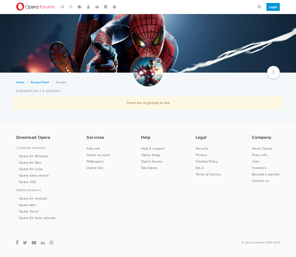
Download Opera (33, 137)
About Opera (262, 148)
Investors (259, 168)
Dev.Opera (149, 168)
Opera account (98, 155)
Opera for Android (33, 198)
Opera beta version (34, 175)
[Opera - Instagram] (51, 242)
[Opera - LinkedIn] (43, 242)
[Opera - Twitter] (25, 242)
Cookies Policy (207, 161)
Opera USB (27, 182)
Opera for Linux (31, 169)
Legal (201, 137)
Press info (259, 155)
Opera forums (151, 161)
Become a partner (266, 174)
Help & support (153, 148)
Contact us (260, 181)
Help (145, 137)
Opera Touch (29, 211)
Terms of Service (208, 174)
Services (95, 137)
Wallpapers (95, 161)
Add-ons (93, 148)
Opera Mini (27, 205)
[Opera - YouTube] (34, 242)
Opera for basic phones (37, 218)
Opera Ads (94, 168)
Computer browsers (31, 148)
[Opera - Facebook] (17, 242)
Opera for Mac (30, 162)
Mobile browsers (28, 190)
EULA (200, 168)
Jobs (255, 161)
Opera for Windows (33, 156)
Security (202, 148)
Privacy (201, 155)
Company (261, 137)
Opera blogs (150, 155)
